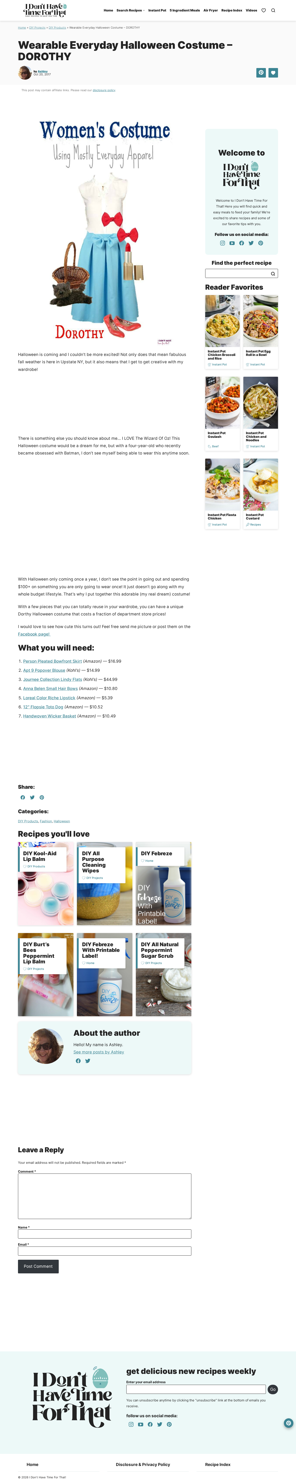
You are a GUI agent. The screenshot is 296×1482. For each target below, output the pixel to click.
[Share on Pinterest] (261, 73)
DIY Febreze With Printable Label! (101, 950)
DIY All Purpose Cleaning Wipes (94, 862)
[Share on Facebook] (23, 798)
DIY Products (57, 27)
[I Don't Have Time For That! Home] (45, 10)
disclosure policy (104, 90)
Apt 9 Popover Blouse (44, 670)
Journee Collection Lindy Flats (52, 679)
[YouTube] (232, 243)
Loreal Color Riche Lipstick (49, 697)
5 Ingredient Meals (185, 10)
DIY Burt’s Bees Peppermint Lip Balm (38, 953)
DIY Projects (37, 27)
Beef (215, 446)
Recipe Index (231, 10)
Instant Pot (157, 10)
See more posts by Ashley (98, 1052)
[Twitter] (88, 1061)
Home (108, 10)
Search (273, 274)
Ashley (43, 71)
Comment (27, 1172)
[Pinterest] (260, 243)
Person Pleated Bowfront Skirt (52, 661)
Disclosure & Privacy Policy (143, 1464)
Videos (251, 10)
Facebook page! (34, 634)
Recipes (255, 524)
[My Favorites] (263, 10)
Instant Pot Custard (255, 517)
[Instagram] (222, 243)
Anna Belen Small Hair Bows (50, 688)
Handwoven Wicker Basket (49, 716)
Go (273, 1389)
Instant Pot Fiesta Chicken (222, 517)
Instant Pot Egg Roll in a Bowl (258, 353)
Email (23, 1245)
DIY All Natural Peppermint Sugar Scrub (160, 950)
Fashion (46, 821)
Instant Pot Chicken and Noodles (256, 436)
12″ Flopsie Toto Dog (43, 706)
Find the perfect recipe (242, 263)
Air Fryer (210, 10)
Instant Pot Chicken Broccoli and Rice (221, 354)
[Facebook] (78, 1061)
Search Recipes (129, 10)
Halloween (62, 821)
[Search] (273, 10)
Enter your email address (146, 1382)
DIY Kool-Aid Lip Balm (39, 856)
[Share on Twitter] (32, 798)
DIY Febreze (156, 853)
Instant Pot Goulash (217, 435)
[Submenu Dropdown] (144, 10)
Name (24, 1227)
